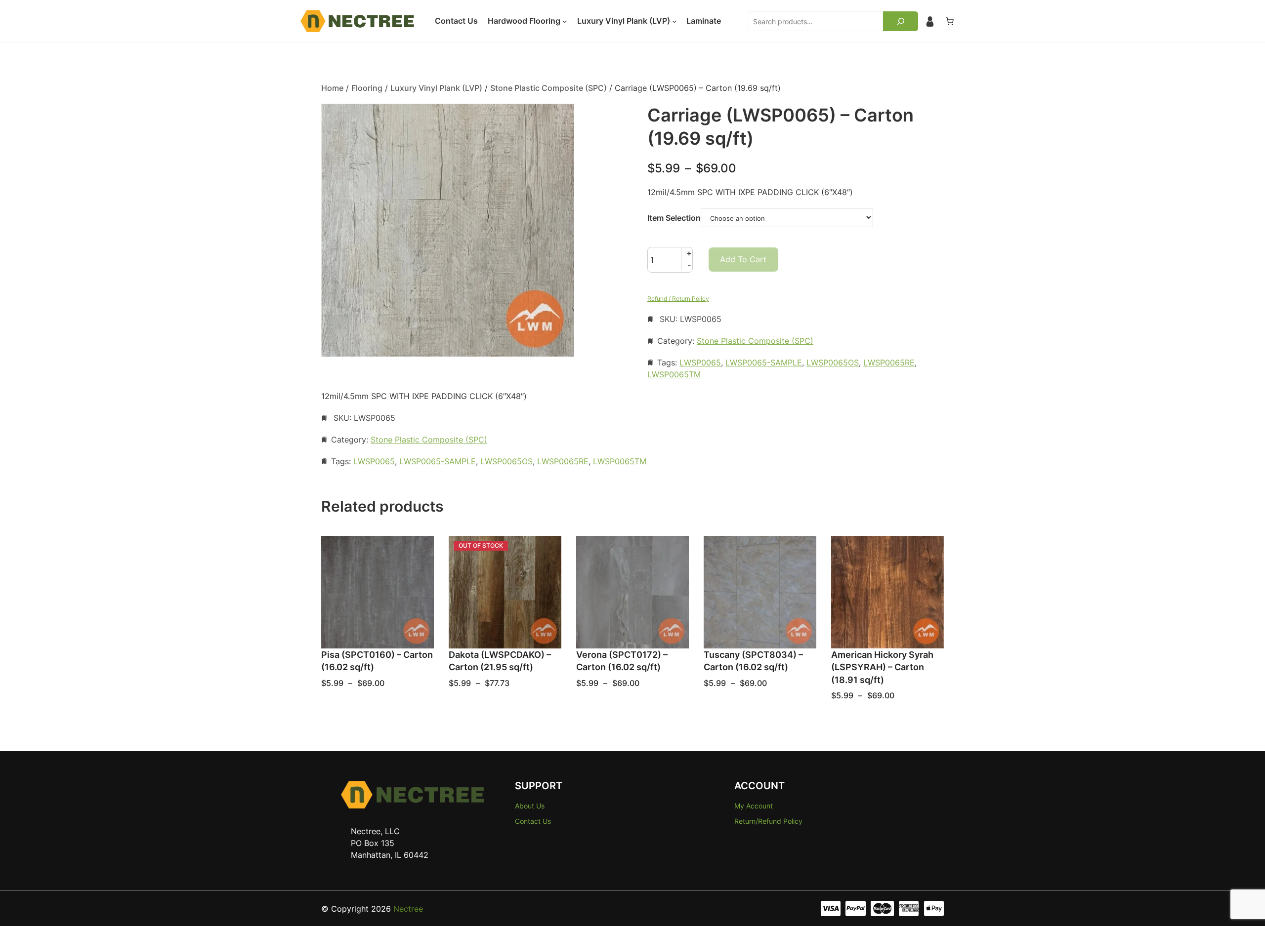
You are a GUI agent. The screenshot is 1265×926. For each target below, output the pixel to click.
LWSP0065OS (832, 362)
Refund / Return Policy (678, 298)
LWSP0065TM (674, 374)
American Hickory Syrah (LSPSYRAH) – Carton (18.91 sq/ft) (882, 666)
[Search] (900, 21)
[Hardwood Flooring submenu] (564, 21)
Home (332, 88)
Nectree (408, 909)
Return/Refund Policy (768, 821)
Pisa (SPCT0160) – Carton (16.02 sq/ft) (377, 660)
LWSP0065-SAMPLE (763, 362)
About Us (530, 806)
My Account (753, 806)
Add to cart (743, 259)
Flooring (366, 88)
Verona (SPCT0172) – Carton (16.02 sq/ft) (622, 660)
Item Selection (674, 218)
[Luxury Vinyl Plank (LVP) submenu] (674, 21)
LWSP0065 (700, 362)
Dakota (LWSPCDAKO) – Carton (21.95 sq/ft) (500, 660)
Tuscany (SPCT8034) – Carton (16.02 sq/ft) (753, 660)
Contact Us (533, 821)
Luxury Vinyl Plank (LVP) (436, 88)
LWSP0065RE (889, 362)
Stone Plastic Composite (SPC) (548, 88)
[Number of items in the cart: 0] (950, 21)
